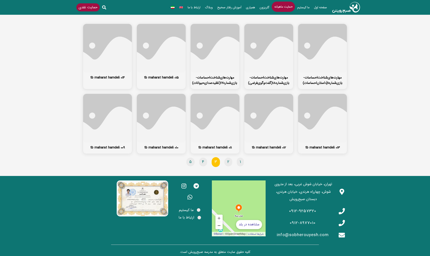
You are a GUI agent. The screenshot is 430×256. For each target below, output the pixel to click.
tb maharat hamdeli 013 (322, 147)
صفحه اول (320, 7)
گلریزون (264, 7)
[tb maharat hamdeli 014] (107, 48)
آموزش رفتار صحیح (229, 7)
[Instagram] (183, 186)
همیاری (250, 7)
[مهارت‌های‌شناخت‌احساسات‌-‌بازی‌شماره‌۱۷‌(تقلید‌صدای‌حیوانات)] (215, 48)
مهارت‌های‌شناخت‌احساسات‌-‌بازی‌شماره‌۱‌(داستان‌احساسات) (322, 80)
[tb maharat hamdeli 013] (322, 118)
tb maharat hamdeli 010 (161, 147)
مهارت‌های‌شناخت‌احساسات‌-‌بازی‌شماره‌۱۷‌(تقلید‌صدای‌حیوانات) (214, 80)
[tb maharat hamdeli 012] (268, 118)
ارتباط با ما (194, 7)
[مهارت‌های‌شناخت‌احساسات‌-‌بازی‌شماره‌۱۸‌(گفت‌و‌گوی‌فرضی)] (268, 48)
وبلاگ (209, 7)
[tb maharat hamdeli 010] (161, 118)
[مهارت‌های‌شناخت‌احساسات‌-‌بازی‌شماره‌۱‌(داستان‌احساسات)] (322, 48)
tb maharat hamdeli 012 (269, 147)
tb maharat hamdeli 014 (107, 77)
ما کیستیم (303, 7)
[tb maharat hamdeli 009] (107, 118)
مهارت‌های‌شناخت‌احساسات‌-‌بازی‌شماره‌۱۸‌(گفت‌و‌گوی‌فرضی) (268, 80)
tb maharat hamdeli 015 (161, 77)
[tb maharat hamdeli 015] (161, 48)
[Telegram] (196, 186)
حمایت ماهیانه (283, 6)
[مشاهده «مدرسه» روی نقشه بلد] (239, 208)
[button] (104, 7)
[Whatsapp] (190, 197)
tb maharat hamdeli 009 (107, 147)
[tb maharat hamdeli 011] (215, 118)
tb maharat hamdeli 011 (215, 147)
